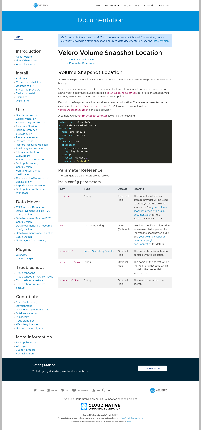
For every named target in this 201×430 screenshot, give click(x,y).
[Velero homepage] (40, 5)
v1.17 (18, 37)
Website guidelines (27, 324)
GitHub (110, 390)
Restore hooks (24, 141)
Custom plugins (25, 259)
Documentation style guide (32, 328)
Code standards (25, 321)
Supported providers (28, 90)
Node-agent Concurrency (31, 240)
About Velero (24, 57)
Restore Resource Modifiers (32, 145)
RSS (98, 390)
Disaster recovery (26, 115)
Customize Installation (29, 82)
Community (149, 5)
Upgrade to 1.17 (25, 86)
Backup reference (26, 130)
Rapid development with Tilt (32, 310)
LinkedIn (54, 390)
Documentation (112, 5)
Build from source (26, 313)
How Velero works (27, 60)
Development (24, 306)
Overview (21, 255)
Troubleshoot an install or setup (34, 277)
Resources (164, 5)
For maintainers (25, 354)
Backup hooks (24, 134)
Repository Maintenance (30, 185)
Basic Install (23, 78)
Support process (25, 350)
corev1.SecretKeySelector (99, 251)
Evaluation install (25, 93)
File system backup (27, 152)
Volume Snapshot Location (79, 59)
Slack (67, 390)
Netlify (129, 421)
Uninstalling (23, 101)
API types (21, 346)
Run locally (22, 317)
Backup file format (26, 342)
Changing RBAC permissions (32, 178)
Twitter (41, 390)
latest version (161, 41)
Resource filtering (26, 126)
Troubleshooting (25, 273)
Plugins (127, 5)
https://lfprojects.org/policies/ (131, 418)
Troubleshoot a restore (29, 280)
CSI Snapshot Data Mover (31, 207)
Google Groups (83, 390)
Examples (21, 97)
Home (97, 5)
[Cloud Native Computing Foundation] (100, 406)
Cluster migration (26, 119)
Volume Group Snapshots (31, 160)
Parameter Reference (82, 63)
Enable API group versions (31, 122)
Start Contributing (26, 302)
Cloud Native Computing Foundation (96, 399)
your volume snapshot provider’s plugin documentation (150, 211)
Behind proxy (24, 182)
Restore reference (27, 137)
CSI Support (23, 156)
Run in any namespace (29, 148)
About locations (25, 64)
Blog (137, 5)
